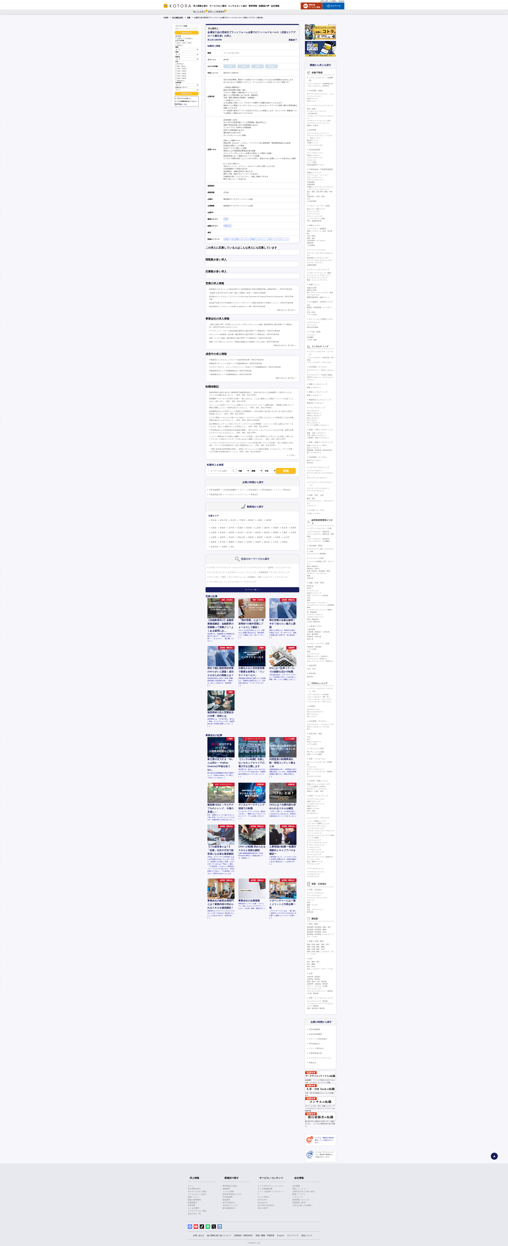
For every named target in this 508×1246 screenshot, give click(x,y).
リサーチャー (311, 506)
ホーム (190, 1186)
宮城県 (240, 528)
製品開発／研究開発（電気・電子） (319, 927)
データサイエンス (316, 868)
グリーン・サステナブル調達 (317, 986)
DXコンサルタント (313, 423)
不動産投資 (263, 572)
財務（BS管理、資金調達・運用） (319, 571)
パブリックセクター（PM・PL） (318, 697)
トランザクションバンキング (317, 278)
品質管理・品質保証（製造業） (318, 984)
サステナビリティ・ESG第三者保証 (319, 375)
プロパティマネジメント (315, 180)
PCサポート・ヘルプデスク (317, 789)
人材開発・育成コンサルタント (318, 438)
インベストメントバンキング (321, 105)
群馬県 (293, 528)
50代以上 (180, 45)
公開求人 (180, 38)
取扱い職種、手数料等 (265, 1235)
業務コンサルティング (318, 392)
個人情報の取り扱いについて (219, 1235)
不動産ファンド (312, 143)
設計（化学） (311, 966)
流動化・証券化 (312, 125)
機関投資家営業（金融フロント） (319, 297)
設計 (311, 958)
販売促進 (310, 912)
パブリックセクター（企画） (321, 528)
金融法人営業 (311, 288)
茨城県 (275, 528)
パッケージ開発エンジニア (316, 821)
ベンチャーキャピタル (315, 145)
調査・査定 (311, 238)
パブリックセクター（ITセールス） (319, 702)
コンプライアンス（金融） (316, 218)
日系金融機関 (214, 490)
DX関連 (312, 706)
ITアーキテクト (312, 420)
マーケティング (312, 591)
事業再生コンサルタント (315, 403)
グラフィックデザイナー (315, 893)
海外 (232, 547)
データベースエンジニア (315, 845)
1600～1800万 (181, 76)
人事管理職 (311, 629)
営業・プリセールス (317, 759)
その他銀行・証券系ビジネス (321, 302)
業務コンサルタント (314, 395)
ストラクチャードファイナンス (318, 123)
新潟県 (222, 532)
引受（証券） (311, 312)
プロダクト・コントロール (316, 573)
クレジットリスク (313, 211)
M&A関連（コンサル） (318, 457)
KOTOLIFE (262, 1200)
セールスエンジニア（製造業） (318, 1001)
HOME (166, 18)
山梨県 (213, 532)
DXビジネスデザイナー (315, 712)
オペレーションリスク (315, 216)
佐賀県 (249, 542)
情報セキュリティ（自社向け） (318, 656)
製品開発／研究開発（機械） (317, 929)
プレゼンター (311, 160)
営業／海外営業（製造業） (316, 1008)
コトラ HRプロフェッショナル (270, 1186)
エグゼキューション (236, 572)
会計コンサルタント (314, 448)
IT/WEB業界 (228, 1197)
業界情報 (191, 1205)
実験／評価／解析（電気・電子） (319, 944)
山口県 (286, 537)
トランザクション (215, 582)
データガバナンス (313, 874)
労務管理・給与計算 (314, 637)
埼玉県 (233, 520)
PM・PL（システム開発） (316, 752)
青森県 (222, 528)
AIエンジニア (311, 717)
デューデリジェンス (237, 577)
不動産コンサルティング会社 (261, 239)
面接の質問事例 (194, 1200)
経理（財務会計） (313, 566)
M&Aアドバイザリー (314, 460)
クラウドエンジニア (314, 840)
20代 (178, 43)
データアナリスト (313, 876)
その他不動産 (311, 201)
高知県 (240, 542)
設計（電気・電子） (314, 962)
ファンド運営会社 (283, 490)
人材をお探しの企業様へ (328, 1)
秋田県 (249, 528)
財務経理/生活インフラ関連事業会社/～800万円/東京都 (230, 371)
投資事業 (312, 130)
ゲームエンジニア (313, 859)
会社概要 (296, 1186)
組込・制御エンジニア (315, 862)
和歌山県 (241, 537)
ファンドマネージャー (315, 153)
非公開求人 (189, 38)
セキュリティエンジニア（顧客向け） (320, 857)
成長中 (226, 239)
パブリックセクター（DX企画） (318, 694)
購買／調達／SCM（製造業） (317, 981)
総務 (308, 600)
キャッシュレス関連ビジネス (321, 319)
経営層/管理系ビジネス (232, 1194)
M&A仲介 (310, 463)
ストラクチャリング (216, 572)
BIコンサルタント (313, 418)
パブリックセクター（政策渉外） (319, 539)
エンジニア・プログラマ (319, 818)
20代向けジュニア (230, 1205)
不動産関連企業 (215, 494)
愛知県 (251, 520)
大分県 (275, 542)
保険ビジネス (314, 225)
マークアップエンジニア (315, 799)
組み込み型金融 (312, 327)
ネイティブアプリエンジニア (317, 842)
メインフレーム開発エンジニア (318, 823)
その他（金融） (315, 332)
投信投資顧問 (314, 150)
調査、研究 (311, 498)
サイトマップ (292, 1235)
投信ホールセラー (313, 155)
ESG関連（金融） (316, 90)
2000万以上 (181, 80)
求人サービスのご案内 (197, 1191)
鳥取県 (251, 537)
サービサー (311, 335)
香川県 (222, 542)
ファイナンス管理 (316, 558)
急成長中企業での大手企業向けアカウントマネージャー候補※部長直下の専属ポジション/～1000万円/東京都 (251, 303)
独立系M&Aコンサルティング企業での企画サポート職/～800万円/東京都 (237, 306)
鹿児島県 (214, 547)
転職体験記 (192, 1202)
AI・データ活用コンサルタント (318, 425)
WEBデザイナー (312, 806)
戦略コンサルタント (314, 387)
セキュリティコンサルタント (317, 478)
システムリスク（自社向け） (317, 659)
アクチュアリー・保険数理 (316, 229)
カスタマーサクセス (314, 776)
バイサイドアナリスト (315, 158)
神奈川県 (223, 520)
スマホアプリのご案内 (197, 1211)
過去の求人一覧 (194, 1214)
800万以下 (180, 64)
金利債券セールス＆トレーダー (318, 258)
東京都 (213, 520)
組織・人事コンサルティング (321, 430)
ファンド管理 (311, 162)
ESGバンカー (312, 101)
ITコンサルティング (317, 407)
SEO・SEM (311, 811)
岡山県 (268, 537)
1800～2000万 (181, 78)
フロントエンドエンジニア (316, 826)
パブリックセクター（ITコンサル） (319, 362)
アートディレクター (314, 895)
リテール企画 (311, 315)
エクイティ (269, 577)
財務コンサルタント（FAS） (317, 445)
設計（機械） (311, 964)
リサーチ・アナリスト (315, 263)
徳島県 (213, 542)
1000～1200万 (181, 68)
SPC (260, 577)
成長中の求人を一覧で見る (284, 378)
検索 (286, 470)
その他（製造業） (313, 993)
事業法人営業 (311, 290)
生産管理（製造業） (314, 977)
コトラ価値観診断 (265, 1189)
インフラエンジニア (314, 850)
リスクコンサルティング (319, 467)
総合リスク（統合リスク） (316, 209)
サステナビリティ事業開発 (316, 554)
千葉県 (242, 520)
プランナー (311, 900)
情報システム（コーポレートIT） (318, 784)
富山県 (240, 532)
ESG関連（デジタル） (318, 721)
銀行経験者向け (229, 1208)
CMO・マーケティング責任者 (317, 595)
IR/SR (309, 588)
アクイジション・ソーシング (317, 175)
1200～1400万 (181, 71)
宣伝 (308, 907)
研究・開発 (313, 924)
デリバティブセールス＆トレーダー (319, 260)
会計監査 (310, 578)
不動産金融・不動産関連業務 (321, 169)
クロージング (250, 582)
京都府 (213, 537)
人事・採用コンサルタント (316, 435)
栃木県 (284, 528)
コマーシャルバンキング (319, 269)
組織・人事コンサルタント (316, 433)
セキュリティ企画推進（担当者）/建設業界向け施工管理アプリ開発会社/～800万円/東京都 (244, 334)
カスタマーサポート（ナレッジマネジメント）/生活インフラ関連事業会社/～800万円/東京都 (245, 367)
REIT (224, 577)
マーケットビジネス (317, 250)
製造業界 (226, 1200)
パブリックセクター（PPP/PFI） (318, 86)
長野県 (231, 532)
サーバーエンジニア (314, 854)
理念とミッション (299, 1189)
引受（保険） (311, 236)
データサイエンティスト (315, 872)
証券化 (271, 567)
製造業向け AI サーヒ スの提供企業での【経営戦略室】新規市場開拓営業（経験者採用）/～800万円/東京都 (250, 289)
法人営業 (235, 239)
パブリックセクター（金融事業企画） (320, 84)
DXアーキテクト (313, 714)
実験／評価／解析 (316, 941)
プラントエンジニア (314, 989)
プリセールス (311, 767)
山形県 (258, 528)
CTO (308, 737)
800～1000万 (181, 66)
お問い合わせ (198, 1235)
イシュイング (311, 325)
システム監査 (311, 649)
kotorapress (262, 1202)
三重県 (284, 532)
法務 (308, 651)
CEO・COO (311, 669)
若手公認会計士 (229, 1202)
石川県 (249, 532)
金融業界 (226, 1189)
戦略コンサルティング (318, 384)
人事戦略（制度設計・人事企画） (319, 632)
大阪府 (260, 520)
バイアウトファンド (257, 567)
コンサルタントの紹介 (197, 1194)
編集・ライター (312, 905)
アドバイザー (213, 577)
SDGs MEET (263, 1208)
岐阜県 (267, 532)
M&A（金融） (312, 109)
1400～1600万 (181, 73)
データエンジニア (313, 847)
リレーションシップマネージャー (319, 275)
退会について (306, 1235)
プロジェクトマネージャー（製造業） (320, 991)
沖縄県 (224, 547)
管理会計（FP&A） (314, 569)
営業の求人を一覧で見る (285, 310)
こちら (185, 104)
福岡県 (268, 520)
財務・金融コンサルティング (321, 442)
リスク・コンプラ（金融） (320, 206)
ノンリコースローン (234, 582)
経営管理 (312, 666)
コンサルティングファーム (236, 494)
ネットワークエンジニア (315, 852)
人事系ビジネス (315, 626)
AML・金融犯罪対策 (314, 221)
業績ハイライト (298, 1194)
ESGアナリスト (312, 99)
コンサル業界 (228, 1191)
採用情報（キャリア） (301, 1200)
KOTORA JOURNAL (266, 1205)
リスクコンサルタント (315, 471)
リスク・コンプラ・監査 (319, 643)
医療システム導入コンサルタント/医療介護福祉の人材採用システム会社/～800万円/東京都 (244, 342)
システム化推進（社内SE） (316, 786)
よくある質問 (193, 1208)
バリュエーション (283, 567)
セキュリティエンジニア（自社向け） (320, 661)
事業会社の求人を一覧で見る (284, 345)
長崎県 (258, 542)
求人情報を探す (177, 18)
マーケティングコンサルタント (318, 488)
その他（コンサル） (317, 510)
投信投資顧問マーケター (315, 165)
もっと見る (290, 455)
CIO (308, 739)
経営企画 (310, 586)
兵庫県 (293, 532)
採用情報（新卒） (299, 1202)
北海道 (213, 528)
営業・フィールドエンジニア (321, 998)
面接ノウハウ (193, 1197)
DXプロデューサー (313, 709)
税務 (308, 576)
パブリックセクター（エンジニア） (319, 699)
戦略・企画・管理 (316, 583)
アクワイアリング (313, 322)
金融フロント (314, 284)
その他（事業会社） (314, 622)
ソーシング (251, 572)
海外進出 (312, 673)
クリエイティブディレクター (317, 898)
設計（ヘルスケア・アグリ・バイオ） (320, 969)
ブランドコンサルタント (315, 491)
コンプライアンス (313, 654)
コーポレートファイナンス (219, 567)
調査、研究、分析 (316, 495)
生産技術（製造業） (314, 979)
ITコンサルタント (313, 411)
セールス (244, 239)
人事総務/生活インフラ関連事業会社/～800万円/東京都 (230, 374)
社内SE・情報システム (318, 781)
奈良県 (231, 537)
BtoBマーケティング (314, 593)
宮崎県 (284, 542)
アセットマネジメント (315, 177)
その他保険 (311, 245)
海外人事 (310, 639)
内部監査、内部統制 (314, 647)
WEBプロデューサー (314, 801)
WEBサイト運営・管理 (315, 791)
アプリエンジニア (313, 864)
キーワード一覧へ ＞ (252, 590)
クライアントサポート (315, 614)
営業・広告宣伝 (315, 890)
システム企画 (311, 744)
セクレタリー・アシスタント (317, 603)
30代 (184, 43)
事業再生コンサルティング (320, 400)
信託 (308, 305)
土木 (308, 199)
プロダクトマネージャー (315, 617)
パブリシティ (297, 1197)
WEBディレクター (313, 809)
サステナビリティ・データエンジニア (320, 724)
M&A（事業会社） (313, 619)
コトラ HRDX (263, 1197)
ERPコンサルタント (314, 413)
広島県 (277, 537)
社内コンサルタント (314, 742)
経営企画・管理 (315, 734)
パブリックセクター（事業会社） (319, 532)
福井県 (258, 532)
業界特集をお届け (230, 1186)
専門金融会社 (267, 490)
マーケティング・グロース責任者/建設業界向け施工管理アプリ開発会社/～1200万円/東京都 (244, 331)
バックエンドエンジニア (315, 828)
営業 (188, 18)
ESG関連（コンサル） (318, 367)
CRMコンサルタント (314, 416)
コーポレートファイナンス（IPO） (319, 121)
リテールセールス (313, 295)
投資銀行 (252, 577)
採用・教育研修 (312, 634)
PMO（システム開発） (315, 754)
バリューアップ (239, 567)
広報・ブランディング (315, 910)
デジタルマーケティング (315, 804)
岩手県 (231, 528)
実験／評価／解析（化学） (316, 949)
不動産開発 (311, 184)
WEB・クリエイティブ (318, 796)
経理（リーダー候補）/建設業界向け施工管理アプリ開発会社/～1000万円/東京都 (240, 338)
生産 (311, 973)
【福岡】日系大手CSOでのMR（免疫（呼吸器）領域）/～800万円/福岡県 (237, 293)
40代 (189, 43)
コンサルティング (281, 239)
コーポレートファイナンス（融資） (319, 273)
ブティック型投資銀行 (249, 490)
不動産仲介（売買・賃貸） (316, 196)
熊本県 (267, 542)
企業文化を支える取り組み (303, 1191)
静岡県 (275, 532)
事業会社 (227, 226)
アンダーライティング (280, 572)
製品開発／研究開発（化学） (317, 932)
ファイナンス (282, 577)
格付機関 (310, 337)
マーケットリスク (313, 214)
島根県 (260, 537)
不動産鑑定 (311, 182)
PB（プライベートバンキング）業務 (320, 292)
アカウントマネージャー (315, 769)
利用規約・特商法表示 (243, 1235)
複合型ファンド (312, 140)
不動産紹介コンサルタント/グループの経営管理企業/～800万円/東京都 (236, 360)
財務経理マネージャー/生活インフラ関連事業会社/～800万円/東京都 (235, 363)
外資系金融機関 (229, 490)
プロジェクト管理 (316, 749)
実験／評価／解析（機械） (316, 947)
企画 (308, 598)
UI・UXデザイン (313, 813)
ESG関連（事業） (316, 546)
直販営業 (310, 243)
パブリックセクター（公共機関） (319, 541)
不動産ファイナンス (314, 173)
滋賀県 (222, 537)
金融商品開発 (311, 265)
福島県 (267, 528)
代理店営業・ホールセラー (316, 241)
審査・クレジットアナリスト (317, 280)
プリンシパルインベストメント (318, 133)
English (341, 1)
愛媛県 (231, 542)
